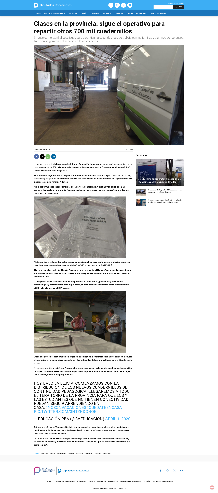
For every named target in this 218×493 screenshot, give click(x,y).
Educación (88, 453)
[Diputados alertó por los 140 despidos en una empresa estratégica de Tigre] (141, 192)
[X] (123, 5)
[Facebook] (110, 5)
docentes (79, 453)
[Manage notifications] (212, 487)
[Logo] (64, 5)
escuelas (98, 453)
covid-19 (71, 453)
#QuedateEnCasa (104, 407)
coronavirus (61, 453)
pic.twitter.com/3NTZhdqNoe (65, 411)
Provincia (46, 149)
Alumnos (45, 453)
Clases (52, 453)
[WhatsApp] (47, 156)
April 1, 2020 (117, 418)
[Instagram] (117, 5)
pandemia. (107, 453)
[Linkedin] (53, 156)
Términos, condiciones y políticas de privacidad (109, 489)
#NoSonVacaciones (65, 407)
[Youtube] (129, 5)
